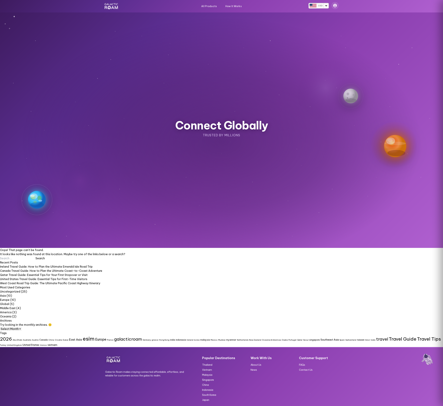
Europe (5, 300)
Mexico (214, 340)
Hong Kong (164, 340)
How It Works (233, 6)
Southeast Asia (329, 339)
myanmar (231, 339)
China (51, 340)
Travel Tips (429, 339)
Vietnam (207, 369)
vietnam (52, 344)
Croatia (58, 340)
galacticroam (128, 339)
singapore (314, 339)
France (110, 340)
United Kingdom (14, 345)
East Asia (75, 339)
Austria (35, 340)
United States (30, 344)
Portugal (292, 340)
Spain (342, 340)
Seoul (306, 340)
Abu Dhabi (17, 340)
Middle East (8, 308)
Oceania (5, 316)
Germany (147, 340)
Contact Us (306, 369)
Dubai (65, 340)
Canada (43, 339)
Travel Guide (402, 339)
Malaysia (207, 374)
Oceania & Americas (271, 340)
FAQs (302, 364)
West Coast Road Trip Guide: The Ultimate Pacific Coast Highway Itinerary (50, 283)
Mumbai (221, 340)
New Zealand (255, 340)
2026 (6, 339)
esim (88, 339)
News (254, 369)
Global (4, 304)
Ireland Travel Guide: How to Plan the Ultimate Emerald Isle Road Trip (46, 266)
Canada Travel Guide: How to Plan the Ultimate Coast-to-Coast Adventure (51, 270)
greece (155, 340)
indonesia (181, 339)
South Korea (209, 394)
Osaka (285, 340)
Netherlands (242, 340)
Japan (205, 400)
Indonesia (207, 389)
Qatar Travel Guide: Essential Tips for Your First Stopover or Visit (44, 275)
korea (197, 340)
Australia (27, 340)
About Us (256, 364)
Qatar (299, 340)
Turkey (3, 345)
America (6, 312)
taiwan (360, 339)
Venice (43, 345)
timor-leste (370, 340)
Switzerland (350, 340)
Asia (3, 295)
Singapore (208, 379)
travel (382, 339)
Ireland (190, 340)
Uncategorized (10, 291)
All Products (209, 6)
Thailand (207, 364)
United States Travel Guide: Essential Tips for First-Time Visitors (43, 279)
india (172, 339)
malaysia (205, 339)
